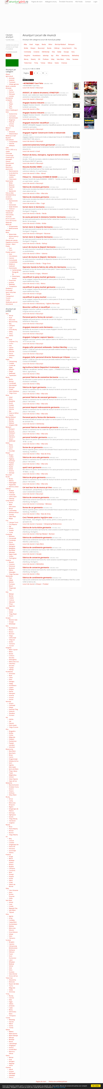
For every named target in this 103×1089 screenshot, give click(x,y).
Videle (11, 990)
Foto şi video (10, 193)
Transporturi (10, 296)
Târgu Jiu (12, 640)
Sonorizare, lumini (16, 277)
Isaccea (11, 1022)
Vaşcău (11, 415)
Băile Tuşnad (13, 650)
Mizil (10, 872)
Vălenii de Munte (12, 885)
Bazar (7, 130)
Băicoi (11, 858)
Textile (8, 294)
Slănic (11, 880)
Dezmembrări (13, 118)
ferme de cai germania (33, 447)
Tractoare (12, 82)
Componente (13, 142)
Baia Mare (12, 751)
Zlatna (11, 335)
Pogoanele (12, 485)
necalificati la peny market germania (39, 277)
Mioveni (45, 273)
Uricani (11, 697)
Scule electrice (13, 173)
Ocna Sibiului (13, 932)
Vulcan (11, 699)
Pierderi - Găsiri (10, 244)
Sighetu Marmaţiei (53, 303)
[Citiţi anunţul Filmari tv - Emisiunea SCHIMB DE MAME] (76, 179)
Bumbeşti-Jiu (13, 628)
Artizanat (12, 132)
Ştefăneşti (12, 373)
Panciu (11, 1077)
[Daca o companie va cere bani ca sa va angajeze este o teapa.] (90, 101)
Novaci (11, 632)
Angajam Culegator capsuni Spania (38, 337)
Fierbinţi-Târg (13, 709)
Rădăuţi (11, 964)
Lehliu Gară (12, 496)
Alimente (8, 88)
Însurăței (12, 451)
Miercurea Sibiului (12, 929)
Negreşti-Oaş (13, 908)
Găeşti (11, 580)
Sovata (11, 817)
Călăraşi (56, 48)
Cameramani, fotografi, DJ (16, 272)
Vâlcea (50, 63)
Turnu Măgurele (12, 987)
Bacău (44, 44)
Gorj (72, 52)
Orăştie (11, 689)
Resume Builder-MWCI (32, 167)
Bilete (11, 183)
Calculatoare (10, 140)
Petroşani (12, 693)
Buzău (49, 48)
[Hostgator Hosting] (89, 124)
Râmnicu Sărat (13, 487)
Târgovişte (12, 588)
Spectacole (12, 191)
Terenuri (12, 209)
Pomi (10, 250)
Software (12, 145)
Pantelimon (12, 741)
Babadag (12, 1020)
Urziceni (11, 715)
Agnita (11, 916)
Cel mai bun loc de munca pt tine (37, 487)
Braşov (33, 48)
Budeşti (11, 491)
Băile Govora (13, 1033)
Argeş (37, 44)
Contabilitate (13, 262)
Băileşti (11, 594)
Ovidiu (11, 556)
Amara (11, 703)
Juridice (11, 282)
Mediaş (11, 926)
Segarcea (12, 606)
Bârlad (11, 1057)
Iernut (11, 799)
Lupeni (11, 687)
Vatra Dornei (13, 974)
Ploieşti (11, 874)
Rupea (11, 467)
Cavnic (11, 757)
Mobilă (8, 230)
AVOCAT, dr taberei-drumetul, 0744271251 (41, 92)
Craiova (11, 600)
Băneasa (48, 504)
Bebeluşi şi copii (11, 136)
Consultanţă (13, 260)
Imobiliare (9, 199)
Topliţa (11, 668)
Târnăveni (12, 821)
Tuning (11, 126)
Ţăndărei (12, 713)
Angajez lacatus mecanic (33, 102)
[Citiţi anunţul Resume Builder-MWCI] (76, 169)
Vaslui (57, 63)
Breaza (11, 864)
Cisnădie (12, 920)
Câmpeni (12, 325)
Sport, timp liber (11, 292)
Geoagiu (11, 681)
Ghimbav (12, 461)
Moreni (11, 582)
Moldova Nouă (14, 512)
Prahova (45, 59)
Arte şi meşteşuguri (12, 110)
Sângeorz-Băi (13, 425)
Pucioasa (12, 584)
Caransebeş (12, 510)
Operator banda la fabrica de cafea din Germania (44, 267)
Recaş (11, 1010)
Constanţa (27, 52)
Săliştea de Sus (13, 761)
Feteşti (11, 707)
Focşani (11, 1071)
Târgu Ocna (46, 263)
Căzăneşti (12, 705)
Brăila (26, 48)
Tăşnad (11, 912)
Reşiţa (11, 518)
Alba (25, 44)
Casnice (11, 258)
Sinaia (11, 878)
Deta (10, 1000)
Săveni (11, 439)
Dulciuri (11, 92)
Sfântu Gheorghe (12, 571)
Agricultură (9, 76)
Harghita (27, 55)
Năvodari (12, 552)
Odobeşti (12, 1075)
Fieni (10, 578)
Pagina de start (41, 1081)
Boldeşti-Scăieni (12, 861)
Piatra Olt (12, 846)
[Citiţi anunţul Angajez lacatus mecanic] (76, 105)
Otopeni (11, 739)
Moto (7, 232)
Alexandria (12, 980)
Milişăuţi (12, 962)
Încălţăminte (10, 211)
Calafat (11, 598)
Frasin (11, 954)
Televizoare (12, 179)
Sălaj (52, 59)
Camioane (12, 116)
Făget (10, 1002)
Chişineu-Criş (13, 341)
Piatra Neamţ (13, 829)
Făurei (11, 447)
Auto (7, 112)
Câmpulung (13, 361)
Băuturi (8, 128)
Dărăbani (12, 433)
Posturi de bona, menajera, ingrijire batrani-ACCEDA (46, 155)
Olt (39, 59)
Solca (10, 970)
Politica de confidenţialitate (58, 1081)
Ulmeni (11, 777)
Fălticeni (11, 952)
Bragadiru (12, 731)
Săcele (11, 469)
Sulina (11, 1026)
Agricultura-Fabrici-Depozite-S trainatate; (41, 367)
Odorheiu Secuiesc (12, 664)
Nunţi (11, 189)
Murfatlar (12, 550)
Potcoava (12, 848)
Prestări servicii (10, 252)
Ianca (10, 449)
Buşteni (11, 866)
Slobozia (11, 711)
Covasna (36, 52)
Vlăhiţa (11, 669)
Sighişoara (12, 815)
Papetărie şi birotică (12, 242)
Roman (11, 831)
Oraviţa (11, 514)
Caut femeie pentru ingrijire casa (37, 517)
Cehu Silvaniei (13, 890)
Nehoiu (11, 481)
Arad (31, 44)
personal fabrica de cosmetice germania (40, 427)
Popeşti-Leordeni (12, 744)
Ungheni (12, 823)
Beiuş (10, 399)
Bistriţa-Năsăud (60, 44)
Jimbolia (11, 1006)
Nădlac (11, 349)
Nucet (11, 403)
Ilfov (57, 55)
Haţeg (11, 683)
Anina (11, 502)
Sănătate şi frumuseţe (9, 289)
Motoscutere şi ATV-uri (13, 237)
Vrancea (64, 63)
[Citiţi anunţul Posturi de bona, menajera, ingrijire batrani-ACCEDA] (76, 157)
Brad (10, 675)
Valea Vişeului (13, 779)
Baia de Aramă (14, 785)
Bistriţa (11, 421)
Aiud (10, 318)
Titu (10, 590)
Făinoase (12, 94)
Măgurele (12, 737)
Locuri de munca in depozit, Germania (39, 257)
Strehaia (11, 793)
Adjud (11, 1069)
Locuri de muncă (28, 88)
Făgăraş (11, 459)
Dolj (53, 52)
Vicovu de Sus (13, 976)
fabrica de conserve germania (36, 497)
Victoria (11, 471)
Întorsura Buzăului (12, 567)
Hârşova (11, 544)
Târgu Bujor (13, 614)
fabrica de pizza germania (34, 477)
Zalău (11, 898)
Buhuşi (44, 243)
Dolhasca (12, 950)
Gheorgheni (13, 659)
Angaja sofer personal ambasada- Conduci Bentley (45, 347)
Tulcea (43, 63)
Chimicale (9, 153)
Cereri (24, 80)
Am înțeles (96, 1086)
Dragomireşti (13, 759)
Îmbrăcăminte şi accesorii (11, 196)
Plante (8, 246)
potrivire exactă (12, 52)
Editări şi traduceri (12, 265)
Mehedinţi (75, 55)
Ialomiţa (45, 55)
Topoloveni (12, 375)
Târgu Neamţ (13, 835)
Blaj (10, 324)
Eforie (11, 542)
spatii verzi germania (32, 467)
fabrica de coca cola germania (36, 457)
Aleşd (10, 397)
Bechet (11, 596)
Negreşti (11, 1063)
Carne (11, 90)
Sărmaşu (12, 813)
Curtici (11, 343)
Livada (11, 906)
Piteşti (11, 371)
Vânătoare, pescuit (11, 302)
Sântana (11, 355)
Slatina (11, 852)
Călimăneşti (13, 1043)
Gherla (11, 528)
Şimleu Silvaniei (11, 895)
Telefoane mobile (12, 176)
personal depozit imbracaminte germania (41, 407)
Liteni (11, 960)
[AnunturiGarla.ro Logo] (16, 2)
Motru (43, 283)
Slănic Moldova (14, 391)
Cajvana (11, 944)
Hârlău (11, 719)
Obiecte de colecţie (11, 240)
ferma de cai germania (33, 507)
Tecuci (11, 616)
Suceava (75, 59)
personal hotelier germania (35, 437)
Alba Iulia (44, 193)
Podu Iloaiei (13, 725)
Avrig (10, 918)
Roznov (11, 833)
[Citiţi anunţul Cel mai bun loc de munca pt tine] (76, 490)
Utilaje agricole (14, 84)
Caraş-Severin (66, 48)
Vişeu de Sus (13, 781)
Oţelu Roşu (12, 516)
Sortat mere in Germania (33, 207)
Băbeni (11, 1031)
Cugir (43, 203)
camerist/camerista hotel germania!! (39, 145)
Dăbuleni (12, 602)
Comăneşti (12, 383)
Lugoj (11, 1008)
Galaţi (59, 52)
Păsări (11, 104)
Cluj (75, 48)
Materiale (9, 222)
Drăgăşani (12, 1045)
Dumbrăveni (13, 924)
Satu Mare (60, 59)
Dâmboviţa (45, 52)
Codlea (11, 457)
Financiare (12, 280)
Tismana (12, 644)
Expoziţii (11, 187)
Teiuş (10, 334)
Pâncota (11, 351)
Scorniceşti (12, 851)
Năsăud (11, 423)
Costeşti (11, 363)
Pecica (11, 353)
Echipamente (13, 226)
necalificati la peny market (34, 297)
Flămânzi (12, 437)
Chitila (11, 735)
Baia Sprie (12, 753)
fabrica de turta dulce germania (37, 527)
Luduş (11, 801)
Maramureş (65, 55)
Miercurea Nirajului (12, 804)
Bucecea (47, 233)
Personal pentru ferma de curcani (38, 317)
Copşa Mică (12, 922)
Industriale (9, 213)
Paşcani (11, 723)
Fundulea (12, 495)
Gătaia (11, 1004)
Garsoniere (12, 205)
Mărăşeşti (12, 1073)
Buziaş (11, 996)
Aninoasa (12, 673)
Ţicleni (11, 642)
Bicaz (10, 827)
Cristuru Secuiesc (11, 657)
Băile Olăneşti (13, 1035)
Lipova (11, 347)
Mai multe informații (59, 1087)
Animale (11, 78)
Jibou (10, 892)
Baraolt (11, 562)
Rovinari (11, 634)
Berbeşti (11, 1039)
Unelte (8, 300)
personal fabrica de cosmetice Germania (40, 377)
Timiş (36, 63)
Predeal (45, 584)
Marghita (12, 401)
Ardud (11, 902)
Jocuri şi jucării (10, 218)
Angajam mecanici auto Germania (38, 327)
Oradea (11, 405)
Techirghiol (12, 558)
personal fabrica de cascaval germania (40, 397)
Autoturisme (13, 114)
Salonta (44, 253)
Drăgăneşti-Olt (13, 845)
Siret (10, 968)
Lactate (11, 96)
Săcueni (11, 407)
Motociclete (12, 234)
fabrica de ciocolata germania (36, 187)
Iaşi (52, 55)
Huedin (11, 530)
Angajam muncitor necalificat (36, 123)
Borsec (11, 654)
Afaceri (8, 74)
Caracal (11, 841)
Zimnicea (12, 992)
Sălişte (11, 934)
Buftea (11, 733)
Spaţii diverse (13, 207)
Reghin (11, 807)
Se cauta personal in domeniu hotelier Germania (44, 217)
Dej (10, 526)
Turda (11, 532)
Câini (10, 102)
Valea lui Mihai (14, 413)
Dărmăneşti (13, 385)
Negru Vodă (13, 554)
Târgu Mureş (13, 819)
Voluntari (12, 747)
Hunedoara (36, 55)
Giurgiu (66, 52)
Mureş (26, 59)
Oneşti (11, 389)
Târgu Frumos (13, 727)
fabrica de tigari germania (34, 387)
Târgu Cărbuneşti (12, 637)
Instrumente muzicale (10, 216)
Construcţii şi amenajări (10, 158)
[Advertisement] (51, 20)
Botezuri (11, 185)
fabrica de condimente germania (37, 537)
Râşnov (11, 465)
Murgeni (11, 1061)
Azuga (11, 856)
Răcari (11, 586)
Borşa (11, 755)
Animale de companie (9, 99)
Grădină (11, 80)
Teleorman (28, 63)
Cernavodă (12, 538)
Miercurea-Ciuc (14, 662)
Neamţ (33, 59)
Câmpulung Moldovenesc (53, 524)
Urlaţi (11, 882)
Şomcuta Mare (13, 769)
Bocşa (11, 508)
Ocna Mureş (13, 329)
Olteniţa (11, 498)
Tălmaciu (12, 938)
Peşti (10, 106)
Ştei (10, 411)
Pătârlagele (12, 483)
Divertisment (10, 163)
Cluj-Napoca (13, 524)
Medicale (8, 224)
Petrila (11, 691)
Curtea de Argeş (12, 366)
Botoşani (71, 44)
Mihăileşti (12, 624)
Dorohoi (11, 435)
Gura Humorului (12, 957)
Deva (10, 679)
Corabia (11, 842)
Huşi (10, 1059)
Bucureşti (41, 48)
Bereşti (11, 610)
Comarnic (12, 870)
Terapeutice (13, 286)
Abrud (43, 173)
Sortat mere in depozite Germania (38, 227)
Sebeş (11, 331)
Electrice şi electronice (9, 168)
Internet (11, 143)
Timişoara (12, 1016)
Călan (11, 677)
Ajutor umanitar (11, 86)
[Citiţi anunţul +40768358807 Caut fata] (76, 86)
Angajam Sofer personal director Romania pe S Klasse (46, 357)
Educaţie (8, 165)
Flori (10, 248)
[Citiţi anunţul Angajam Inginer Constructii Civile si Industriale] (76, 135)
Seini (10, 763)
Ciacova (11, 998)
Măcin (11, 1024)
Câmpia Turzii (13, 522)
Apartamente (13, 201)
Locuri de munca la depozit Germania (39, 247)
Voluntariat (9, 304)
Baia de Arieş (46, 454)
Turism (8, 298)
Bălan (11, 652)
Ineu (10, 345)
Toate (32, 80)
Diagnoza (12, 120)
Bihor (50, 44)
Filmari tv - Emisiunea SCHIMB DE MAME (40, 177)
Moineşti (12, 387)
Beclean (52, 534)
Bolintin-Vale (13, 620)
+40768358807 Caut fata (33, 83)
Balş (10, 839)
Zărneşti (11, 473)
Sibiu (68, 59)
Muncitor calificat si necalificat (36, 307)
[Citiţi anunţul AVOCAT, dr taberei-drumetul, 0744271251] (76, 95)
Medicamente (13, 228)
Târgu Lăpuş (13, 771)
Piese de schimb (11, 123)
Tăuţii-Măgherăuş (12, 774)
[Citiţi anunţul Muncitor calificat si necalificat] (76, 310)
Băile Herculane (12, 505)
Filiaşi (11, 604)
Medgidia (12, 548)
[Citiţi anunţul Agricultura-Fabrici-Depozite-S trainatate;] (76, 370)
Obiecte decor (13, 134)
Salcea (11, 966)
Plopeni (11, 876)
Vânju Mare (12, 795)
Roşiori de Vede (14, 984)
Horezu (11, 1047)
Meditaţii (12, 284)
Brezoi (11, 1041)
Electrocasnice (13, 171)
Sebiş (10, 357)
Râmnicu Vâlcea (12, 1052)
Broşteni (11, 942)
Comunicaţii (9, 155)
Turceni (11, 646)
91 (43, 73)
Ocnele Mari (13, 1049)
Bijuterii (8, 138)
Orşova (11, 791)
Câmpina (12, 868)
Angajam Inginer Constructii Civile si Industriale (44, 132)
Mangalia (12, 546)
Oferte (28, 80)
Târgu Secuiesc (14, 574)
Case (10, 203)
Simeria (11, 695)
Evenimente (9, 181)
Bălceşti (11, 1037)
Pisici (10, 108)
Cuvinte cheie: (10, 40)
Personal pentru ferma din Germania (39, 417)
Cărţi (7, 148)
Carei (10, 904)
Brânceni (12, 982)
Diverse (8, 161)
